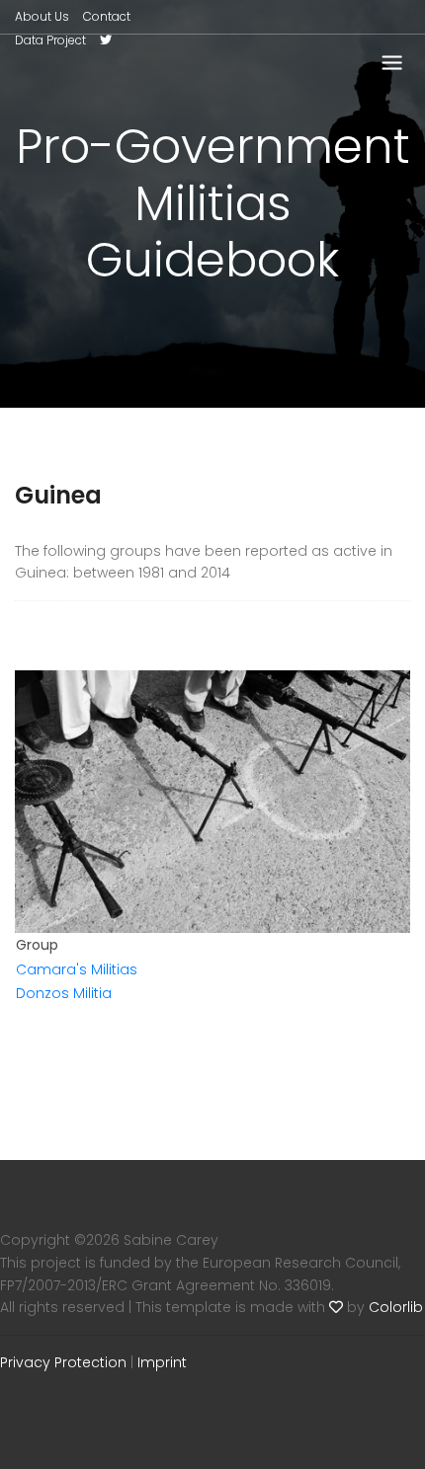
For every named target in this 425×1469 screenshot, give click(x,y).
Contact (106, 16)
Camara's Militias (76, 969)
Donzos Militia (64, 993)
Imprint (162, 1362)
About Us (42, 16)
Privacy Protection (63, 1362)
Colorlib (396, 1307)
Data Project (50, 40)
